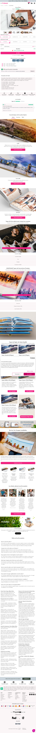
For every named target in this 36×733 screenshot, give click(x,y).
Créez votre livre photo (18, 149)
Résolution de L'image (10, 697)
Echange (23, 698)
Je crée (18, 53)
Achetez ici (26, 678)
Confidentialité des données (24, 700)
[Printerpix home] (5, 3)
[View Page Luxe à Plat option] (12, 330)
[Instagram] (30, 694)
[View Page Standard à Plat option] (12, 325)
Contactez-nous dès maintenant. (20, 71)
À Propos (16, 695)
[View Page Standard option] (12, 322)
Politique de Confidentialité (24, 729)
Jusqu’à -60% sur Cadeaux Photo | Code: (18, 0)
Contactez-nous (24, 695)
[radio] (5, 37)
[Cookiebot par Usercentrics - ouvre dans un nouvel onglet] (31, 358)
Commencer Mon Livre (26, 417)
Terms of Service (19, 729)
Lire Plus (8, 108)
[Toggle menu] (1, 3)
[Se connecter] (32, 3)
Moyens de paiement (2, 695)
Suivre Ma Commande (24, 697)
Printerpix (16, 728)
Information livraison (2, 697)
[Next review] (34, 107)
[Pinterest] (33, 694)
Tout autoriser (29, 374)
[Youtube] (35, 694)
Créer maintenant (12, 391)
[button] (18, 46)
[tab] (6, 32)
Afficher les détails (30, 371)
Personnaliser (17, 374)
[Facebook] (31, 694)
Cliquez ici (32, 71)
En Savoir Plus (18, 533)
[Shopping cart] (34, 3)
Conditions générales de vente (17, 697)
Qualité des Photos (10, 695)
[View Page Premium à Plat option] (12, 327)
